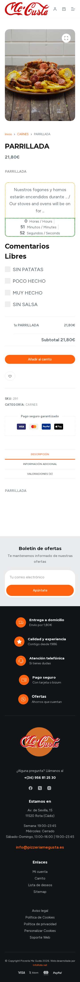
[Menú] (73, 9)
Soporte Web (40, 937)
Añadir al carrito (40, 359)
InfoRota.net (40, 965)
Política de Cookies (40, 917)
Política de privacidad (40, 924)
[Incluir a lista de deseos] (10, 376)
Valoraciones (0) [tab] (40, 473)
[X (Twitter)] (40, 788)
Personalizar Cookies (40, 931)
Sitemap (40, 892)
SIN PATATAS (28, 269)
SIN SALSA (25, 304)
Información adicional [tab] (40, 464)
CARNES (32, 404)
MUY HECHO (27, 293)
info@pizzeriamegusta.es (40, 847)
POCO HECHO (29, 281)
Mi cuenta (40, 872)
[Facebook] (30, 788)
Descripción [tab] (40, 454)
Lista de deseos (40, 885)
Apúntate (40, 590)
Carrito (40, 878)
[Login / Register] (55, 9)
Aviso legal (40, 911)
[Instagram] (49, 788)
